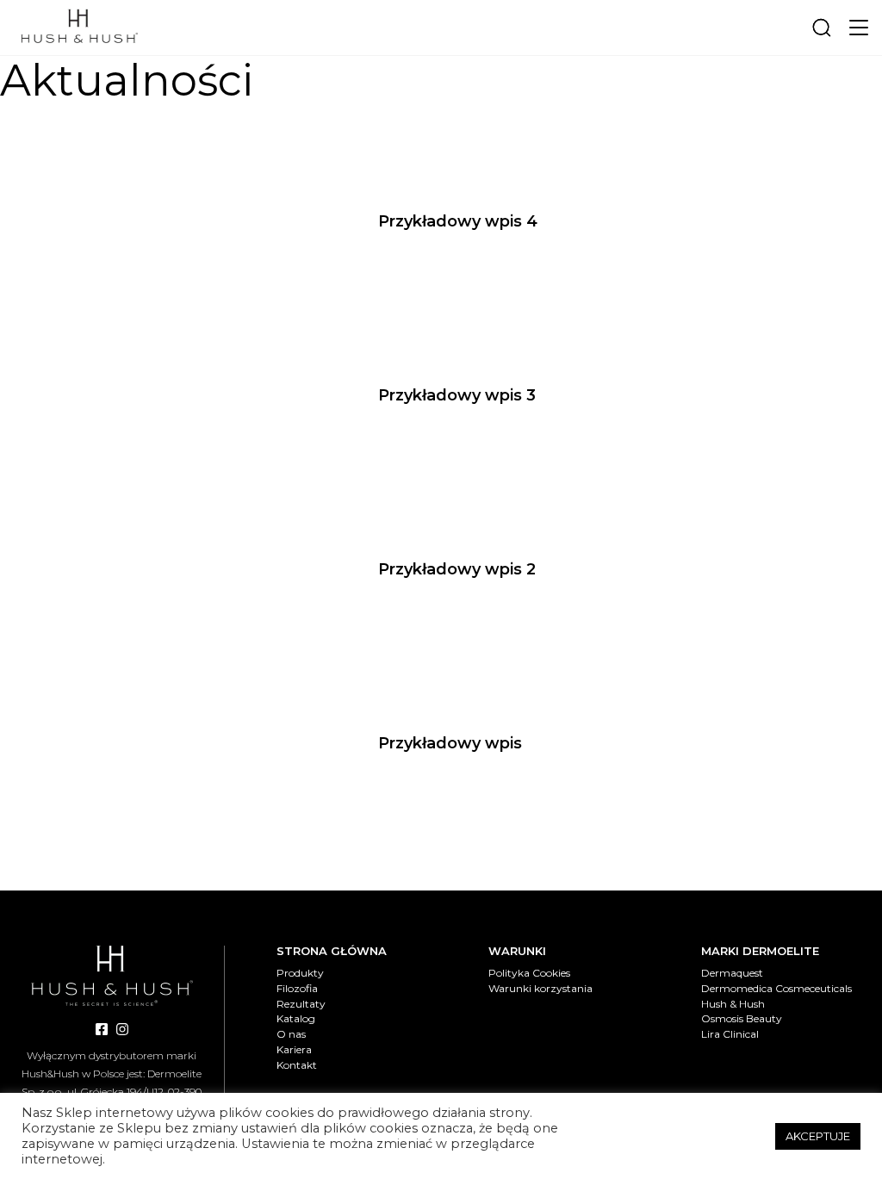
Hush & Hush (733, 1003)
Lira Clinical (730, 1033)
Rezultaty (301, 1003)
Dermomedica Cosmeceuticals (776, 988)
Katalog (295, 1018)
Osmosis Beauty (741, 1018)
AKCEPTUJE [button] (818, 1136)
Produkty (300, 972)
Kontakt (296, 1064)
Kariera (294, 1049)
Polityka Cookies (529, 972)
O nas (291, 1033)
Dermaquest (732, 972)
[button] (858, 27)
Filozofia (297, 988)
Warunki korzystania (540, 988)
